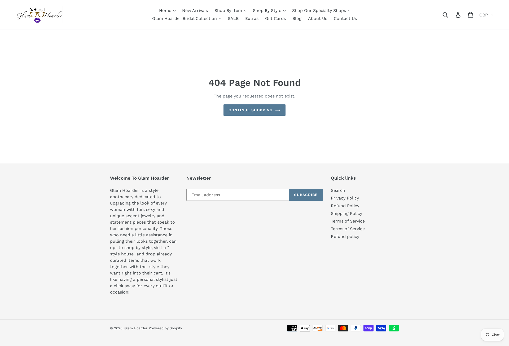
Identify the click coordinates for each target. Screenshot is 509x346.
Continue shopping (251, 110)
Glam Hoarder (135, 328)
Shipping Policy (346, 213)
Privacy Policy (345, 198)
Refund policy (345, 236)
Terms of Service (348, 221)
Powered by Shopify (165, 328)
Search (338, 190)
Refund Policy (345, 205)
